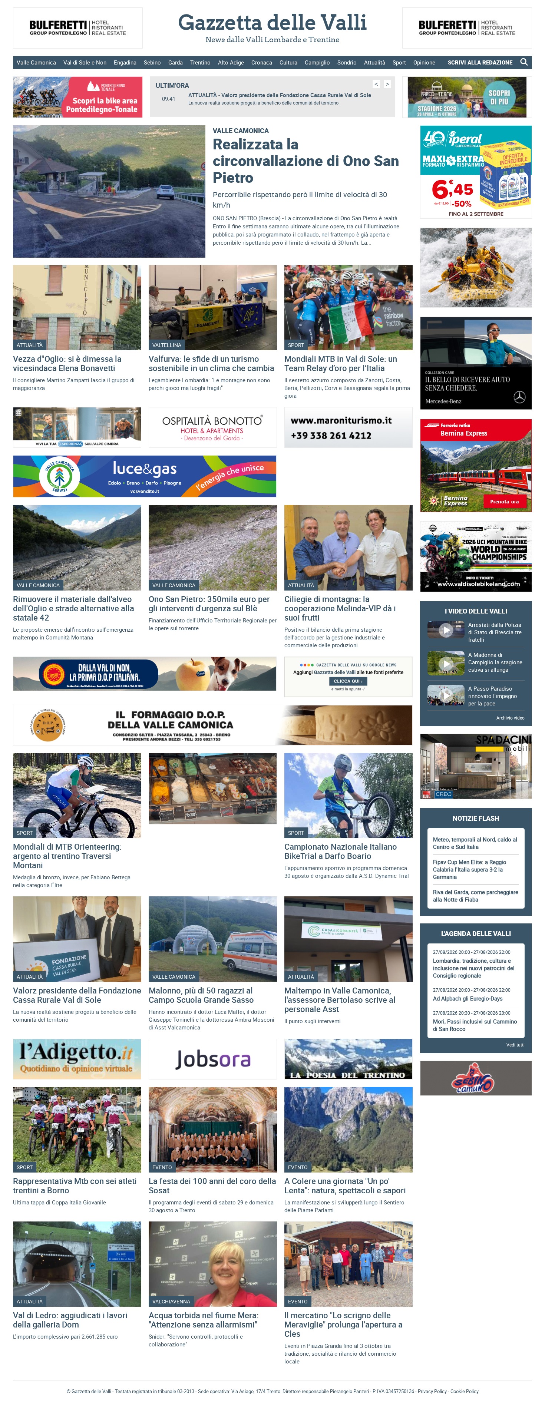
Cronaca (261, 62)
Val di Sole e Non (84, 62)
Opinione (424, 62)
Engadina (125, 62)
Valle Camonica (36, 62)
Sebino (152, 62)
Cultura (288, 62)
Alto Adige (231, 62)
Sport (399, 62)
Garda (175, 62)
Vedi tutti (515, 1045)
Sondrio (347, 62)
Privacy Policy (432, 1391)
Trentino (200, 62)
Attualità (374, 62)
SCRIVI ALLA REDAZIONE (480, 62)
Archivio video (510, 718)
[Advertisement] (476, 1125)
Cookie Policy (464, 1391)
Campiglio (317, 62)
